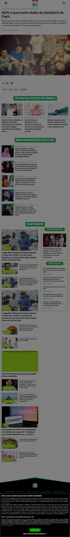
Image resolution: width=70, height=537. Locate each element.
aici (12, 510)
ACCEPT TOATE (35, 530)
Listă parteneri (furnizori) (7, 525)
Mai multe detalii (6, 503)
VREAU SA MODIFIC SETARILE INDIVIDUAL (34, 533)
